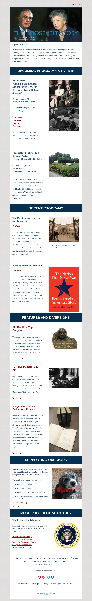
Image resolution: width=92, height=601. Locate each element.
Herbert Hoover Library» (21, 547)
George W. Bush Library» (22, 544)
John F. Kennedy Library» (22, 539)
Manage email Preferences (46, 595)
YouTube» (16, 226)
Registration (17, 107)
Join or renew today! (20, 502)
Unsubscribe (46, 594)
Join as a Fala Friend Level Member (26, 469)
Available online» (19, 358)
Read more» (17, 398)
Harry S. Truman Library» (22, 536)
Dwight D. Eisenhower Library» (24, 542)
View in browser (77, 4)
